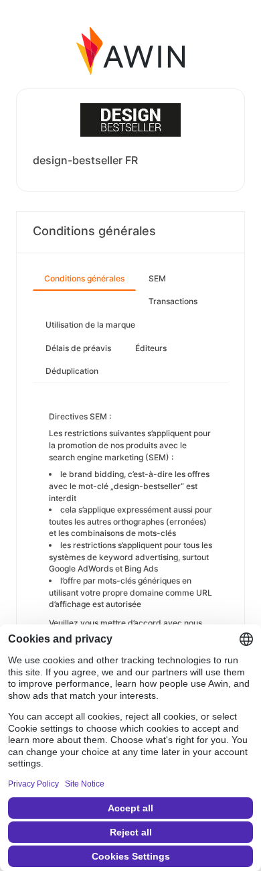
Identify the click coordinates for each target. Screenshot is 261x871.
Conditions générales (84, 278)
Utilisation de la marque (90, 325)
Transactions (173, 301)
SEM (157, 278)
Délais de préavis (78, 348)
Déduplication (72, 371)
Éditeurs (151, 348)
